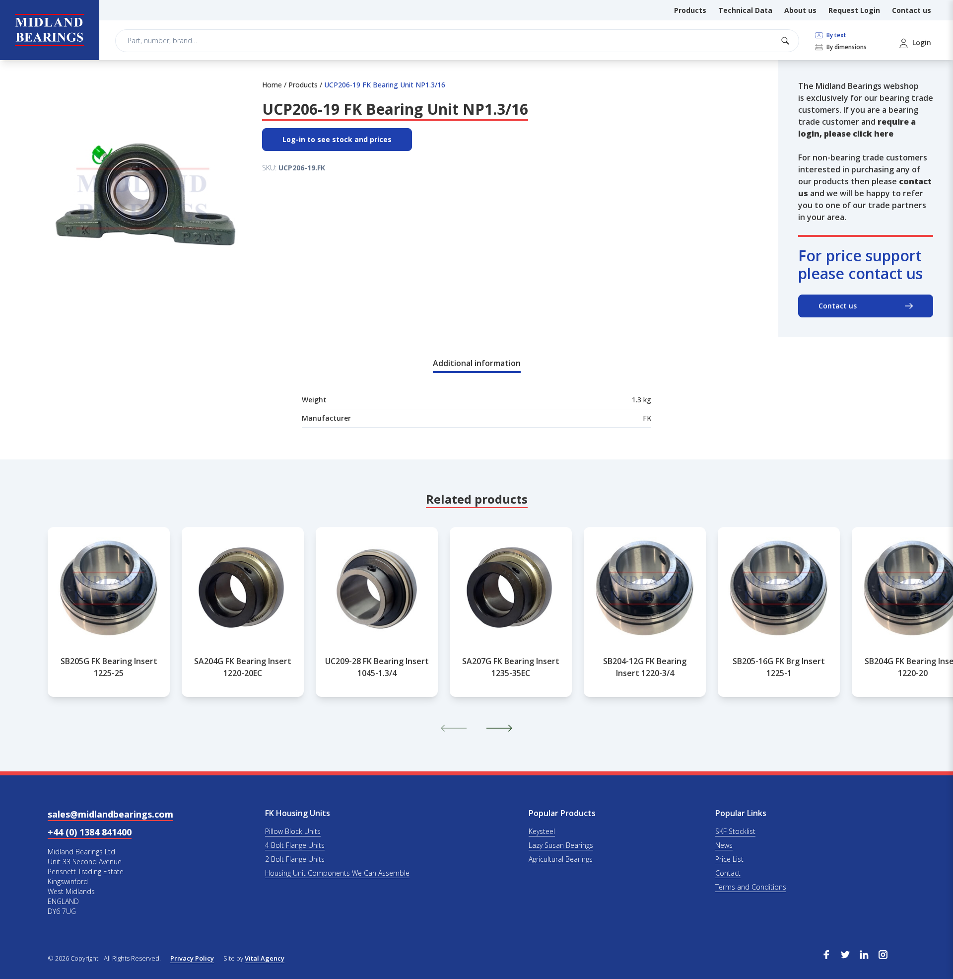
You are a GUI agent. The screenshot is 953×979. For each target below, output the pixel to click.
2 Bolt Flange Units (295, 859)
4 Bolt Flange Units (295, 845)
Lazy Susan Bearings (561, 845)
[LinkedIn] (864, 953)
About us (800, 10)
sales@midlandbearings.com (110, 814)
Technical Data (745, 10)
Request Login (854, 10)
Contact (728, 873)
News (724, 845)
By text (835, 35)
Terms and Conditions (750, 887)
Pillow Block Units (293, 831)
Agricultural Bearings (561, 859)
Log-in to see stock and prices (337, 139)
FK (647, 418)
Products (690, 10)
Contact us (911, 10)
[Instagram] (883, 953)
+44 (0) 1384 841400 (90, 832)
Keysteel (542, 831)
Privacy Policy (192, 958)
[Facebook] (826, 953)
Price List (729, 859)
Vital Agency (264, 958)
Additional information (477, 363)
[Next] (499, 728)
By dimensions (846, 47)
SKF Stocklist (735, 831)
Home (272, 84)
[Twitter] (845, 953)
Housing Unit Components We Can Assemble (337, 873)
